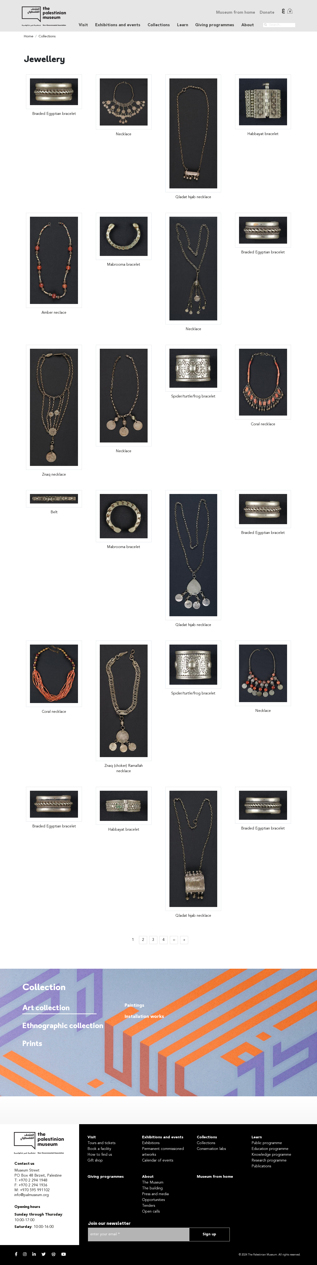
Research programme (269, 1160)
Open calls (151, 1211)
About (148, 1177)
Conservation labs (211, 1149)
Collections (47, 36)
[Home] (44, 16)
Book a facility (99, 1149)
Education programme (270, 1149)
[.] (265, 25)
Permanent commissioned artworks (163, 1152)
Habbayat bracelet (262, 134)
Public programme (267, 1143)
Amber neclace (54, 313)
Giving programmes (214, 25)
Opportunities (153, 1200)
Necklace (123, 134)
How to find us (99, 1155)
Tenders (148, 1206)
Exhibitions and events (162, 1137)
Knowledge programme (271, 1155)
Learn (257, 1137)
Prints (32, 1044)
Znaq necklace (54, 475)
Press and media (155, 1194)
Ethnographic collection (58, 1026)
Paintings (134, 1005)
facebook (16, 1254)
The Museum (152, 1182)
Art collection (46, 1008)
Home (28, 36)
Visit (91, 1137)
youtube (63, 1254)
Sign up (209, 1234)
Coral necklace (263, 424)
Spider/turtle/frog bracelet (193, 396)
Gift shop (95, 1160)
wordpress (54, 1254)
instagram (25, 1254)
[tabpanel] (204, 1039)
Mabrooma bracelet (123, 265)
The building (152, 1188)
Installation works (144, 1016)
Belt (54, 512)
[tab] (59, 1008)
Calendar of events (157, 1160)
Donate (267, 13)
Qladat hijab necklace (193, 197)
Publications (261, 1166)
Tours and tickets (101, 1143)
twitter (44, 1254)
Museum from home (235, 13)
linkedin (34, 1254)
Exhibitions (150, 1143)
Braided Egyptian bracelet (54, 114)
